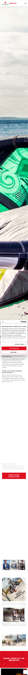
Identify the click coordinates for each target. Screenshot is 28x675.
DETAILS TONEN (19, 344)
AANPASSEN (13, 352)
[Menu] (25, 3)
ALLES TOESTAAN (14, 348)
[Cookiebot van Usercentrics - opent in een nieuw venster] (20, 322)
